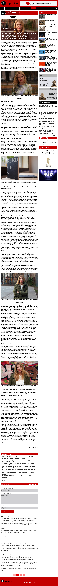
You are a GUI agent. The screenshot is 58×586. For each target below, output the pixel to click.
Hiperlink (17, 8)
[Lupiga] (10, 2)
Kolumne (22, 8)
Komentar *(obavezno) (6, 493)
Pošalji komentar (7, 511)
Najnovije (43, 12)
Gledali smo (46, 8)
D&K (6, 8)
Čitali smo (39, 8)
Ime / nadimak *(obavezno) (7, 488)
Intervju (33, 8)
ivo (1, 536)
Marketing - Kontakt (34, 581)
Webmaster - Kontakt (21, 581)
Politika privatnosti (46, 581)
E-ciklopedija (46, 148)
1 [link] (17, 574)
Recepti (44, 138)
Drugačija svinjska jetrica (46, 144)
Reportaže (28, 8)
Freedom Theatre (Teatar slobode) (48, 153)
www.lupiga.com (32, 582)
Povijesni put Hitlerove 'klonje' (47, 150)
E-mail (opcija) (4, 505)
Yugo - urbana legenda (46, 152)
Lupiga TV (11, 8)
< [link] (14, 574)
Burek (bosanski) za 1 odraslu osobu (49, 142)
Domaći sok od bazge (45, 140)
